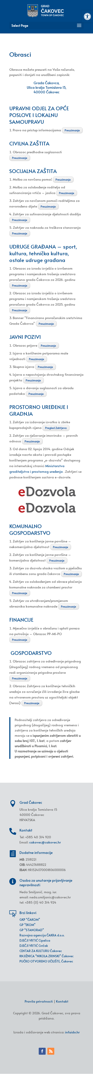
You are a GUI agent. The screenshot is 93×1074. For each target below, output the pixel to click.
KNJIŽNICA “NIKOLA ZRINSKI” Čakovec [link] (46, 956)
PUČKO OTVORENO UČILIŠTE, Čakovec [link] (46, 961)
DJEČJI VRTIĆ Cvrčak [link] (33, 946)
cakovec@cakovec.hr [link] (45, 842)
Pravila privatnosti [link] (39, 1001)
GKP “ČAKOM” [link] (29, 920)
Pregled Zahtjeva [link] (56, 428)
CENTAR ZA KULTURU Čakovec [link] (40, 951)
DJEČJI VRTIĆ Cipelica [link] (34, 940)
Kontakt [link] (62, 1001)
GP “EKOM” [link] (27, 925)
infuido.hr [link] (72, 1032)
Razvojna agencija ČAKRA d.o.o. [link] (41, 935)
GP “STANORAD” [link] (31, 930)
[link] (87, 16)
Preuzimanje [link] (72, 130)
